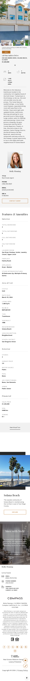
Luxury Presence (15, 662)
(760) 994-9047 (7, 184)
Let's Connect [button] (15, 554)
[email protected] (6, 48)
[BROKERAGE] (15, 650)
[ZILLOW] (21, 647)
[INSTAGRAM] (8, 647)
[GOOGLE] (25, 647)
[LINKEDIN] (12, 647)
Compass (11, 614)
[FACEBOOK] (4, 647)
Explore (15, 512)
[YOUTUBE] (17, 647)
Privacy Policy (22, 670)
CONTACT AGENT (15, 201)
